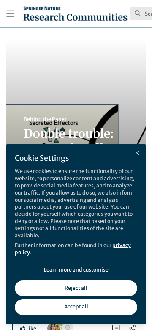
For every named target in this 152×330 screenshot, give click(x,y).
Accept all (76, 306)
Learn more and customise (76, 270)
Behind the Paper (45, 119)
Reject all (76, 288)
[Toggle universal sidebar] (10, 13)
